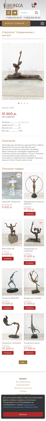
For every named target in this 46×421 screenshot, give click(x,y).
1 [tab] (18, 103)
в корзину (29, 214)
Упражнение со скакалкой (30, 250)
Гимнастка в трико (32, 343)
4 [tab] (27, 103)
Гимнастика (24, 122)
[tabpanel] (23, 71)
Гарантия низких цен (23, 388)
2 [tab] (21, 103)
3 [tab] (24, 103)
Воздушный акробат (32, 298)
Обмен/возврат (23, 385)
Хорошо (23, 414)
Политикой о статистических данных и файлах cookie (20, 406)
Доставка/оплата (23, 382)
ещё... (23, 362)
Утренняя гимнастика (11, 202)
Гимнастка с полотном (11, 343)
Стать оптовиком (23, 394)
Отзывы (23, 391)
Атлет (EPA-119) (8, 249)
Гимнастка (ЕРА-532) (10, 298)
